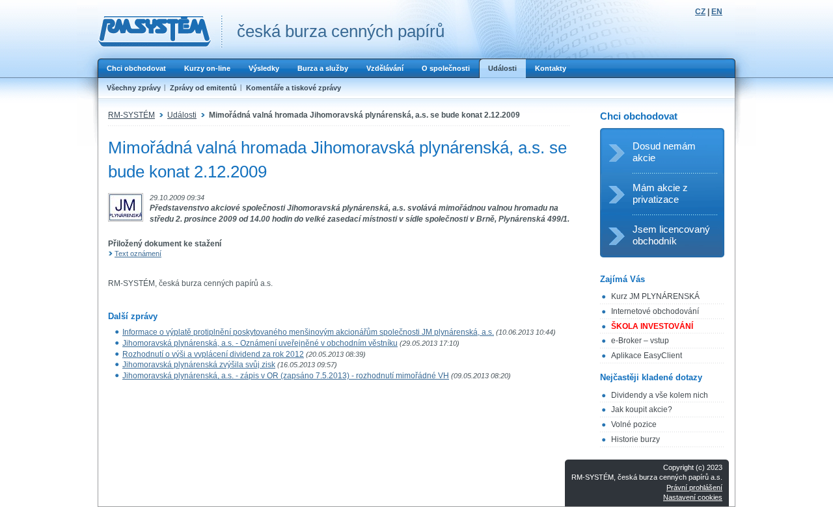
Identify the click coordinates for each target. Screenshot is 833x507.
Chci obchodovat (136, 68)
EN (716, 11)
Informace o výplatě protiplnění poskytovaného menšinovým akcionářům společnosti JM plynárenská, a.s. (308, 332)
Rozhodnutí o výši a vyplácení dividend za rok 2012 (213, 354)
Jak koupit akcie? (641, 409)
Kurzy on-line (207, 68)
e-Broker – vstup (640, 340)
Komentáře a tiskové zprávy (293, 88)
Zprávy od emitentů (203, 88)
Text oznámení (138, 253)
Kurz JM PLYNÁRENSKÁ (655, 296)
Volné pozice (634, 424)
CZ (700, 11)
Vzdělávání (384, 68)
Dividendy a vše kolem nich (659, 395)
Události (502, 68)
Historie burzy (635, 439)
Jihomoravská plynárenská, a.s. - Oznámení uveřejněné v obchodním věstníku (260, 343)
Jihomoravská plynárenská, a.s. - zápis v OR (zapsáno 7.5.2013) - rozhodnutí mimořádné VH (285, 375)
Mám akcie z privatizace (660, 193)
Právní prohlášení (694, 487)
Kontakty (550, 68)
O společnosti (446, 68)
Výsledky (264, 68)
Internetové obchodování (655, 311)
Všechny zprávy (134, 88)
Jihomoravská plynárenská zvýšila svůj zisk (198, 364)
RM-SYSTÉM (131, 115)
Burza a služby (322, 68)
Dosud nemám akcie (664, 151)
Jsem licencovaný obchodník (671, 235)
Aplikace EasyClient (646, 355)
